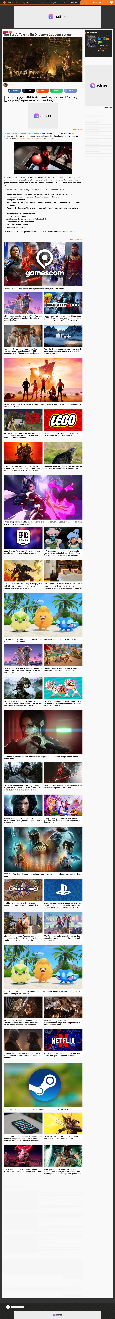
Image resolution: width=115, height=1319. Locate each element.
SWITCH (95, 2)
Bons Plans (74, 2)
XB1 (105, 39)
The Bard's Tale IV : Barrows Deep (30, 139)
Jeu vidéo (6, 31)
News (10, 31)
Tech (35, 2)
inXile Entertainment (103, 48)
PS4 (99, 39)
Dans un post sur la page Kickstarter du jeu (21, 133)
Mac (108, 39)
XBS (90, 2)
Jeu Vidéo (25, 2)
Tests (63, 2)
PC (82, 2)
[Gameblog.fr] (9, 2)
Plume (13, 85)
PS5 (86, 2)
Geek (43, 2)
